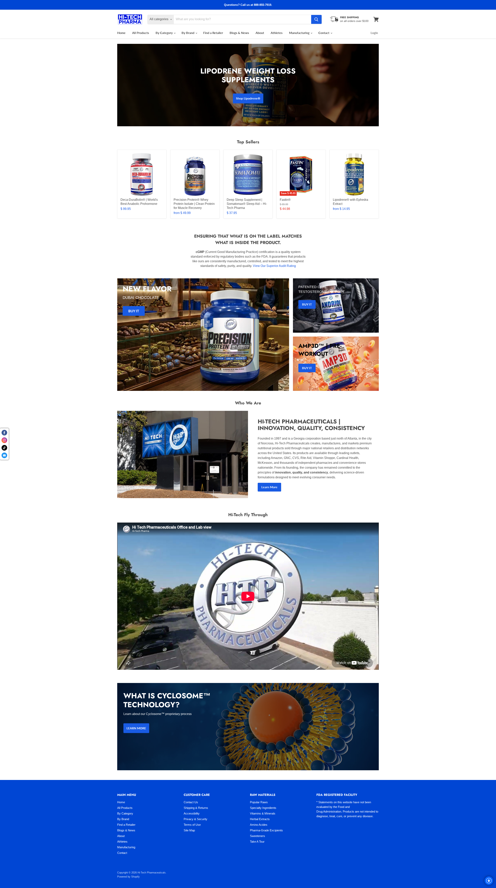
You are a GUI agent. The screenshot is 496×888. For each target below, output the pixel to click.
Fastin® (285, 199)
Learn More (269, 487)
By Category (164, 33)
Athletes (276, 33)
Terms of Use (192, 824)
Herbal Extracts (260, 819)
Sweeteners (257, 836)
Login (374, 33)
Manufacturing (299, 33)
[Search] (316, 19)
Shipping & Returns (196, 807)
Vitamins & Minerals (262, 813)
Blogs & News (239, 33)
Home (121, 33)
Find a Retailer (213, 33)
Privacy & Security (195, 819)
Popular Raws (259, 802)
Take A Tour (257, 841)
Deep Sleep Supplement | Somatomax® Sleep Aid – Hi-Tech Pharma (247, 203)
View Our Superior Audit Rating (274, 265)
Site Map (189, 830)
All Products (140, 33)
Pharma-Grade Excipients (266, 830)
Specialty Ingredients (263, 807)
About (260, 33)
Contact (324, 33)
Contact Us (191, 802)
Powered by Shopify (128, 876)
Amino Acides (258, 824)
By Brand (188, 33)
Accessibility (192, 813)
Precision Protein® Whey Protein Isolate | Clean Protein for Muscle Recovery (194, 203)
